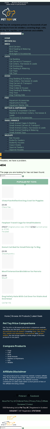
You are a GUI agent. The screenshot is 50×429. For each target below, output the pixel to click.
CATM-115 (6, 303)
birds (43, 331)
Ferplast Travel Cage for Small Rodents (21, 222)
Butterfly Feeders (17, 140)
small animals (30, 333)
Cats (7, 56)
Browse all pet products (20, 3)
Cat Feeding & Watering (19, 68)
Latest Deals (37, 316)
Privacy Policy (35, 401)
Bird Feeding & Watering (19, 49)
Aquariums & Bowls (18, 103)
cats (38, 331)
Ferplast (5, 231)
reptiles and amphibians (15, 333)
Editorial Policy (22, 401)
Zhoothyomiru (8, 253)
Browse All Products (21, 316)
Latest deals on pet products (16, 4)
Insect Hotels (15, 145)
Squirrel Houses (16, 149)
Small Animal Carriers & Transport (24, 125)
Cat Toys (13, 73)
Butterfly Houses (16, 142)
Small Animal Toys (17, 132)
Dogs (7, 76)
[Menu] (1, 154)
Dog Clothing (15, 85)
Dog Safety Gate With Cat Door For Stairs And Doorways (24, 297)
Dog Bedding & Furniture (20, 78)
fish (4, 333)
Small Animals (12, 120)
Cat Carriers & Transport (20, 61)
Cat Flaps (13, 71)
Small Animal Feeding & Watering (23, 130)
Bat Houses (14, 138)
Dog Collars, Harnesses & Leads (23, 81)
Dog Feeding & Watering (19, 90)
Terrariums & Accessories (20, 117)
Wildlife (9, 135)
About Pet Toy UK (9, 401)
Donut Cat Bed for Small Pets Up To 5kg (21, 247)
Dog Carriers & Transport (20, 83)
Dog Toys (13, 92)
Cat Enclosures (16, 66)
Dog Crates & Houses (18, 88)
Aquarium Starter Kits (18, 105)
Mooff (4, 278)
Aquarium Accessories (19, 100)
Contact (30, 404)
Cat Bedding (14, 59)
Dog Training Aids (17, 95)
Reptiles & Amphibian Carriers (22, 110)
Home (7, 3)
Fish (7, 97)
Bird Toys (13, 51)
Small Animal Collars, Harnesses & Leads (27, 128)
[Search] (23, 34)
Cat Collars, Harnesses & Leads (23, 64)
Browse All (10, 41)
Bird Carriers (14, 46)
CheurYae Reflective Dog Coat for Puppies (22, 200)
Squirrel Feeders (16, 147)
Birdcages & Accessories (20, 53)
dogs (34, 331)
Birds (7, 44)
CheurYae (6, 207)
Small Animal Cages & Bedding (22, 123)
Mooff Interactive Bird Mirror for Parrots (21, 271)
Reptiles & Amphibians (15, 108)
